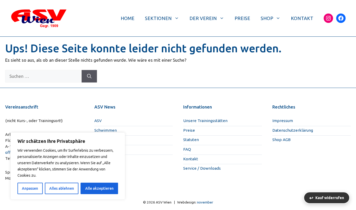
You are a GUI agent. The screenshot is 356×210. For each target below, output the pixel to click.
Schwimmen (105, 130)
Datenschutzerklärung (292, 130)
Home (127, 18)
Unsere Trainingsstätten (205, 120)
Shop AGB (281, 139)
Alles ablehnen (61, 188)
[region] (67, 166)
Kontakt (302, 18)
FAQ (187, 149)
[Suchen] (89, 76)
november (205, 202)
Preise (242, 18)
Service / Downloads (202, 168)
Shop (267, 18)
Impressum (282, 120)
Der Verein (203, 18)
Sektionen (158, 18)
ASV (98, 120)
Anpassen (30, 188)
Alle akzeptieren (99, 188)
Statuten (191, 139)
